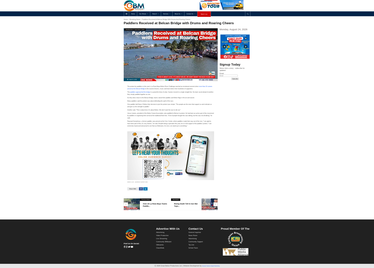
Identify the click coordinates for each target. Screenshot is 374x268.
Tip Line (191, 245)
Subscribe (235, 79)
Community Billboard (163, 242)
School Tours (193, 248)
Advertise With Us (168, 228)
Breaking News (135, 19)
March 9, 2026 (133, 79)
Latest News (137, 29)
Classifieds (160, 248)
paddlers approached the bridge (140, 92)
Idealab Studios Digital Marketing (211, 266)
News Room (192, 235)
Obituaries (160, 245)
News (143, 29)
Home (126, 19)
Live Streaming (161, 238)
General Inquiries (194, 232)
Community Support (195, 242)
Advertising (160, 232)
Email (222, 73)
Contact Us (195, 228)
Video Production (162, 235)
